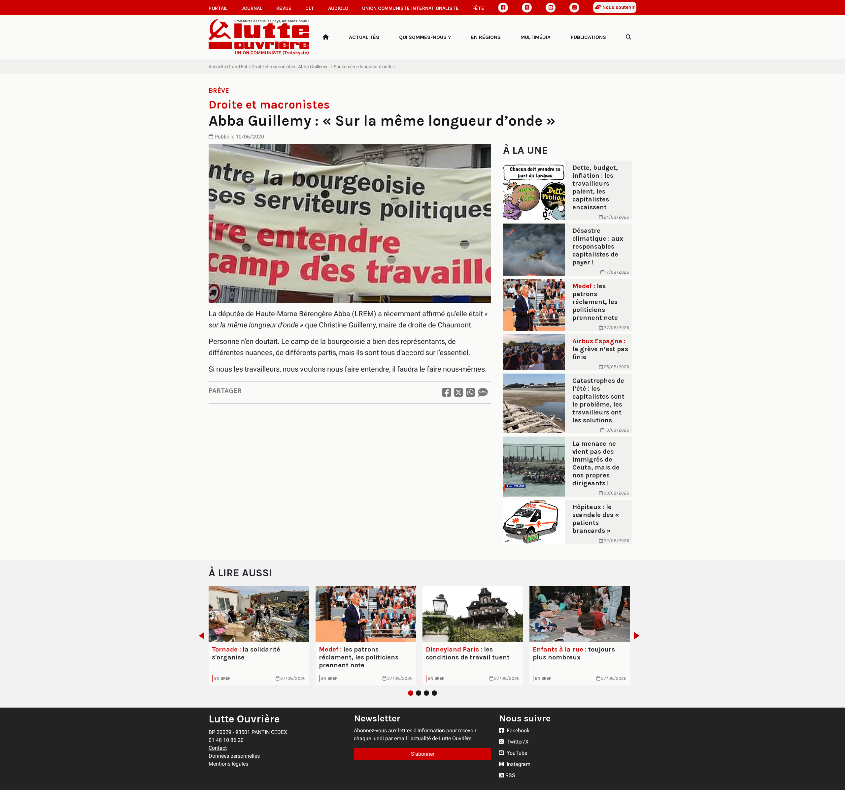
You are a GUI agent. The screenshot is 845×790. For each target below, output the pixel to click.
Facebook (517, 730)
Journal (252, 8)
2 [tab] (418, 693)
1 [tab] (410, 693)
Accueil (216, 66)
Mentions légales (228, 764)
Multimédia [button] (536, 37)
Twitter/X (516, 742)
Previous (199, 635)
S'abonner (422, 754)
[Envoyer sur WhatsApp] (470, 392)
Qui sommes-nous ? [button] (425, 37)
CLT (309, 8)
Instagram (517, 764)
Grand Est (237, 66)
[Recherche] (628, 37)
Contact (218, 748)
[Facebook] (503, 8)
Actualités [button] (364, 37)
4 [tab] (434, 693)
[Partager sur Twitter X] (458, 392)
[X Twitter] (527, 8)
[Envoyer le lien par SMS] (483, 392)
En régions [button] (486, 37)
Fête (478, 8)
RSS (510, 775)
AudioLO (338, 8)
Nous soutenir (618, 7)
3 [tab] (426, 693)
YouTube (516, 753)
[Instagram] (574, 8)
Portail (218, 8)
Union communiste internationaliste (410, 8)
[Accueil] (326, 37)
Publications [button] (588, 37)
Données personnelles (234, 756)
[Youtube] (551, 8)
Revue (283, 8)
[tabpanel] (259, 635)
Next (638, 635)
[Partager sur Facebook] (446, 392)
